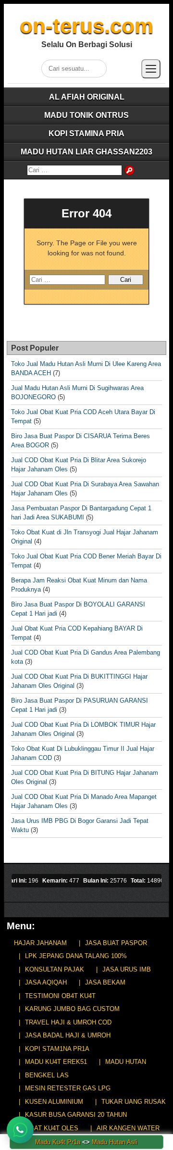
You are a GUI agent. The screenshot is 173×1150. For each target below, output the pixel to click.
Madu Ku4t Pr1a (57, 1142)
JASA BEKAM (105, 982)
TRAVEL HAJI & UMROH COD (68, 1022)
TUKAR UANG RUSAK (133, 1101)
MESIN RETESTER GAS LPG (68, 1088)
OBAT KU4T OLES (51, 1128)
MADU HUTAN (125, 1061)
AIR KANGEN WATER (128, 1128)
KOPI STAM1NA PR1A (57, 1048)
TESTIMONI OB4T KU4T (60, 995)
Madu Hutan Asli (114, 1142)
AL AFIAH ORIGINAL (86, 97)
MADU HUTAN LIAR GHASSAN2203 (86, 152)
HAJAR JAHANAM (40, 943)
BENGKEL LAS (47, 1075)
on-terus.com (86, 26)
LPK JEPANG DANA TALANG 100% (76, 956)
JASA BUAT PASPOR (116, 943)
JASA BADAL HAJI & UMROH (68, 1035)
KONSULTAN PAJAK (54, 969)
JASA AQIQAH (46, 982)
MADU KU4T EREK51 (56, 1061)
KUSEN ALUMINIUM (54, 1101)
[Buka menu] (151, 68)
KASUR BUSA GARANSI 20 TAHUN (76, 1114)
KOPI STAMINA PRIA (86, 133)
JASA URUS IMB (126, 969)
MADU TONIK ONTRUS (86, 115)
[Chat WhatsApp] (20, 1129)
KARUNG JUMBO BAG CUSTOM (72, 1008)
